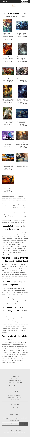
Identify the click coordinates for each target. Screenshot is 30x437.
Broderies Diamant (17, 430)
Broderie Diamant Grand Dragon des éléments (8, 166)
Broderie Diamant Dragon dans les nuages (8, 188)
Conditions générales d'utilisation (15, 386)
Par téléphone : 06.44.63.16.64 (15, 397)
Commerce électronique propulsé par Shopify (15, 432)
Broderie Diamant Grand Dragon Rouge (7, 79)
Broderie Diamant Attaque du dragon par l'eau (22, 58)
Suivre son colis (15, 399)
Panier (25, 1)
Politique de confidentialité (15, 380)
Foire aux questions (15, 394)
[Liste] (24, 16)
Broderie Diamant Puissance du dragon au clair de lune (22, 100)
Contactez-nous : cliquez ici (15, 395)
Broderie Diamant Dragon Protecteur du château (22, 144)
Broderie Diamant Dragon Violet (8, 143)
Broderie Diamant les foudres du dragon (8, 99)
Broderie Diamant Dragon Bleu (22, 34)
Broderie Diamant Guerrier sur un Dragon (22, 122)
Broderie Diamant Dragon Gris (22, 79)
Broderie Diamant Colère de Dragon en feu (7, 58)
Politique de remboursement (15, 382)
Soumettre (24, 424)
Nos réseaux (14, 409)
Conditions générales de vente (15, 384)
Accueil (7, 9)
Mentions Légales (15, 379)
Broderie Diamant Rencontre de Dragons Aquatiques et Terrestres (7, 35)
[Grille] (23, 16)
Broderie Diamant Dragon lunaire (8, 121)
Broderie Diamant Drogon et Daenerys (22, 165)
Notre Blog (15, 407)
